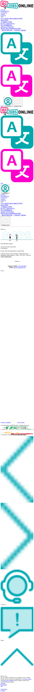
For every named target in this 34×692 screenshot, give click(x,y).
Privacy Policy (21, 422)
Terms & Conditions (6, 422)
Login (8, 106)
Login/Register (5, 193)
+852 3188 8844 (22, 266)
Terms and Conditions (8, 680)
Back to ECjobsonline (6, 256)
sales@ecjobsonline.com (19, 267)
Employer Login (17, 106)
